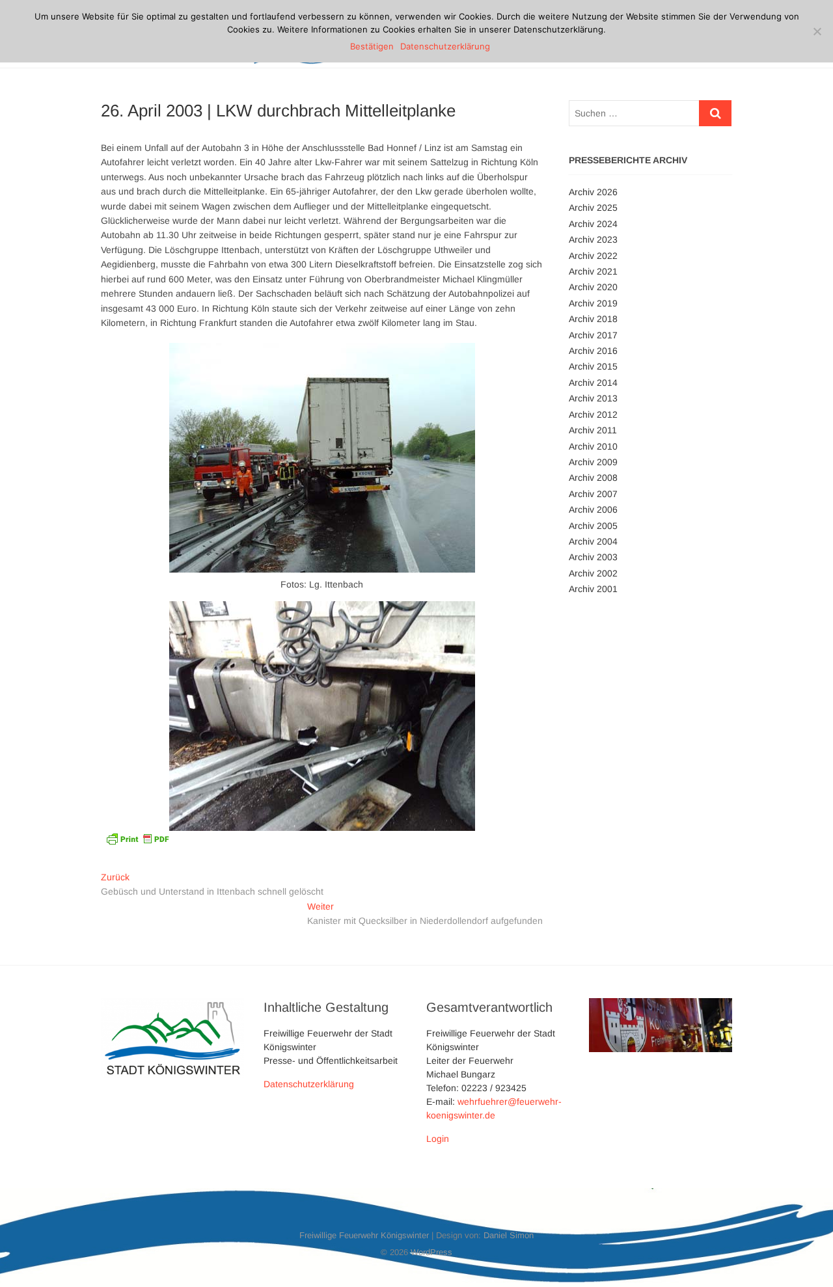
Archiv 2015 (593, 366)
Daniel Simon (509, 1235)
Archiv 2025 (593, 207)
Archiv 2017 (593, 335)
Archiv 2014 (593, 382)
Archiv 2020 (593, 287)
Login (437, 1138)
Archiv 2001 (593, 589)
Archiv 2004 (593, 541)
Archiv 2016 (593, 350)
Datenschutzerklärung (309, 1084)
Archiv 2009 (593, 462)
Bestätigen (372, 46)
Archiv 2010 (593, 446)
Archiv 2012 (593, 414)
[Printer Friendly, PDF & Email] (137, 838)
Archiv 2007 (593, 494)
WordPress (431, 1252)
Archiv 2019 (593, 303)
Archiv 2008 (593, 477)
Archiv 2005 (593, 526)
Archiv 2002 (593, 573)
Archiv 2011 (593, 430)
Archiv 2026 (593, 192)
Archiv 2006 (593, 509)
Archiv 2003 (593, 557)
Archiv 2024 (593, 224)
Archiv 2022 (593, 256)
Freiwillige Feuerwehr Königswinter (364, 1235)
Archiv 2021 (593, 271)
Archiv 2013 (593, 398)
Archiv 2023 (593, 239)
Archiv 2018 (593, 319)
